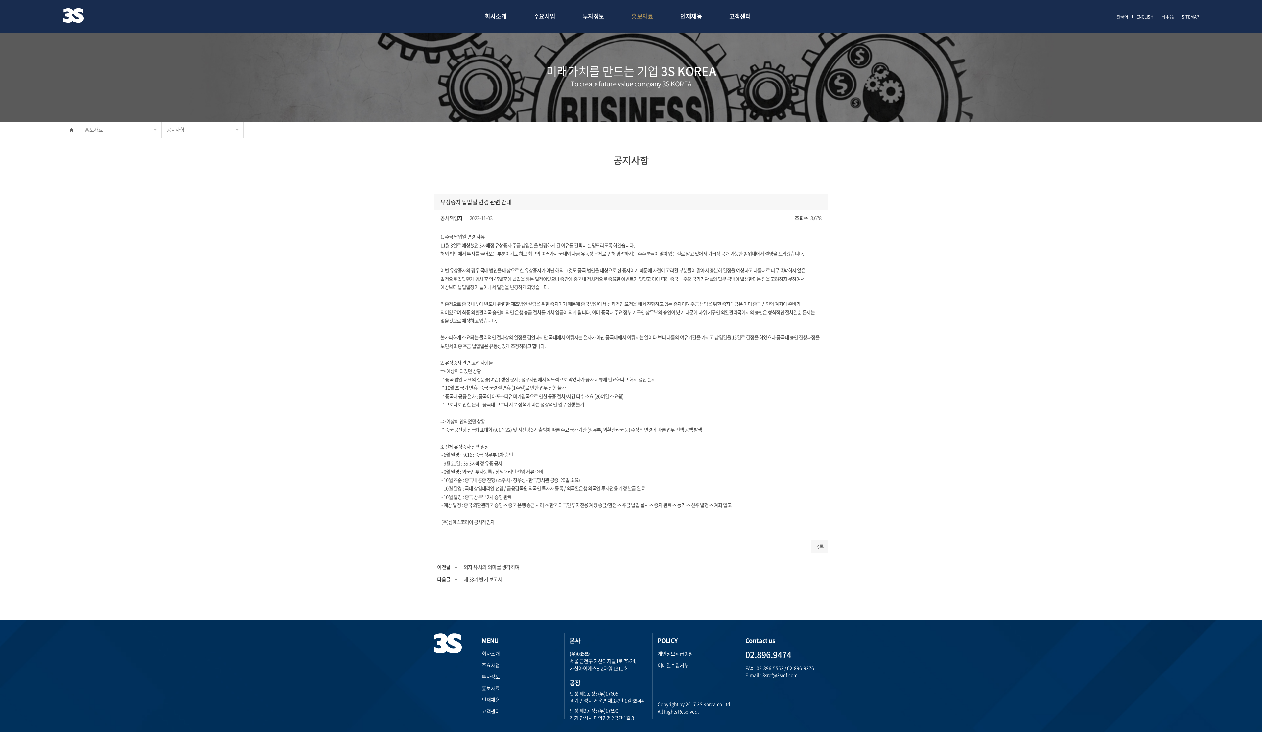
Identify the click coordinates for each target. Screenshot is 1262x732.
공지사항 (175, 129)
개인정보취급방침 (675, 653)
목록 (819, 546)
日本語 (1167, 16)
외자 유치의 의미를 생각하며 (492, 567)
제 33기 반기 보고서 (483, 579)
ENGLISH (1144, 16)
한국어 (1122, 16)
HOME (71, 130)
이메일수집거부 (673, 665)
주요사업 (544, 16)
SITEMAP (1190, 16)
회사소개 (495, 16)
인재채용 (691, 16)
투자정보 (593, 16)
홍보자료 (642, 16)
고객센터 (740, 16)
